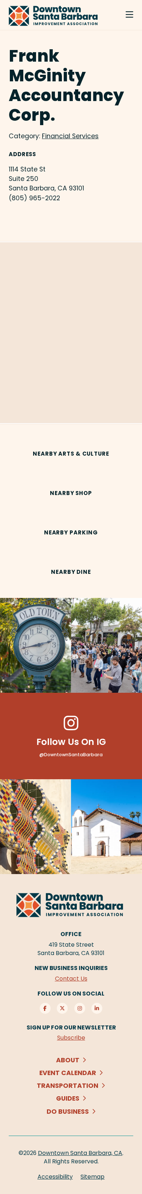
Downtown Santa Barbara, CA (80, 1153)
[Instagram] (79, 1008)
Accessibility (55, 1176)
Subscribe (71, 1037)
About (67, 1060)
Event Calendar (67, 1073)
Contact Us (71, 978)
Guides (67, 1098)
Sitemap (92, 1176)
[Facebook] (45, 1008)
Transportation (67, 1085)
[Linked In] (96, 1008)
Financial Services (70, 136)
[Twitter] (62, 1008)
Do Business (68, 1111)
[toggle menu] (129, 15)
